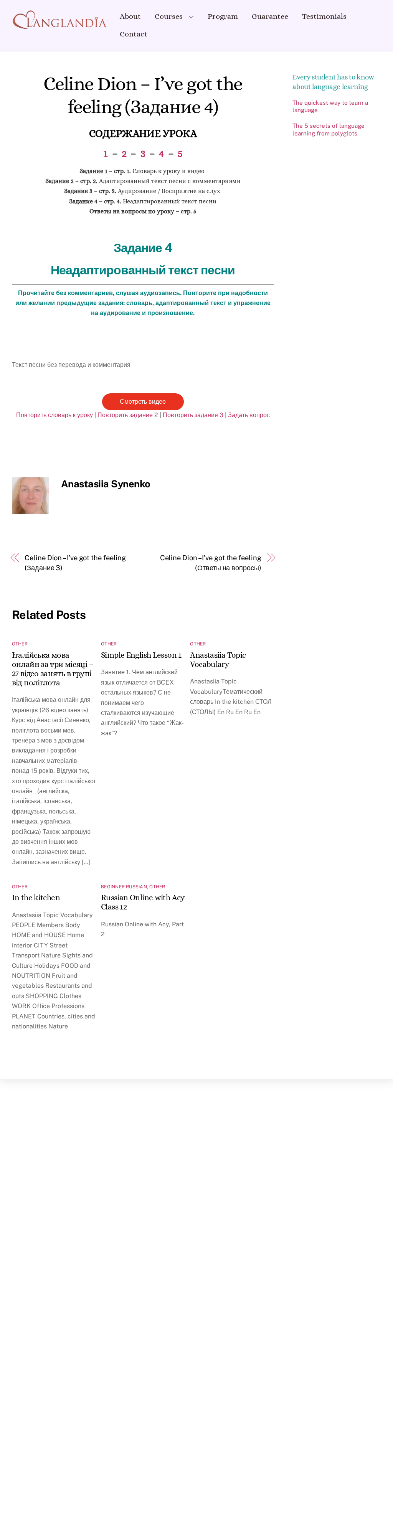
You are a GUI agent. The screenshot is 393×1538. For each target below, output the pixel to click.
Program (223, 16)
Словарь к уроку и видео (142, 171)
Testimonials (324, 16)
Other (20, 644)
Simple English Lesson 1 (141, 655)
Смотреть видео (143, 401)
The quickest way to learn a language (330, 106)
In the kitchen (36, 897)
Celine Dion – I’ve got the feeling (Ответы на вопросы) (210, 563)
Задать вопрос (249, 415)
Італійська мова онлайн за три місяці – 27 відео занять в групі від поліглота (52, 668)
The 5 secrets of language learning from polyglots (328, 129)
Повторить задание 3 (193, 415)
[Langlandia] (60, 25)
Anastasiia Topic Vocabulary (218, 659)
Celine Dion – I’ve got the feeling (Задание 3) (75, 563)
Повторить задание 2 (127, 415)
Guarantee (270, 16)
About (130, 16)
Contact (133, 34)
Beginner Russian (124, 886)
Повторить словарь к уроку (54, 415)
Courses (169, 16)
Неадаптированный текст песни (142, 201)
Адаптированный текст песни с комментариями (143, 181)
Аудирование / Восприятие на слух (143, 191)
